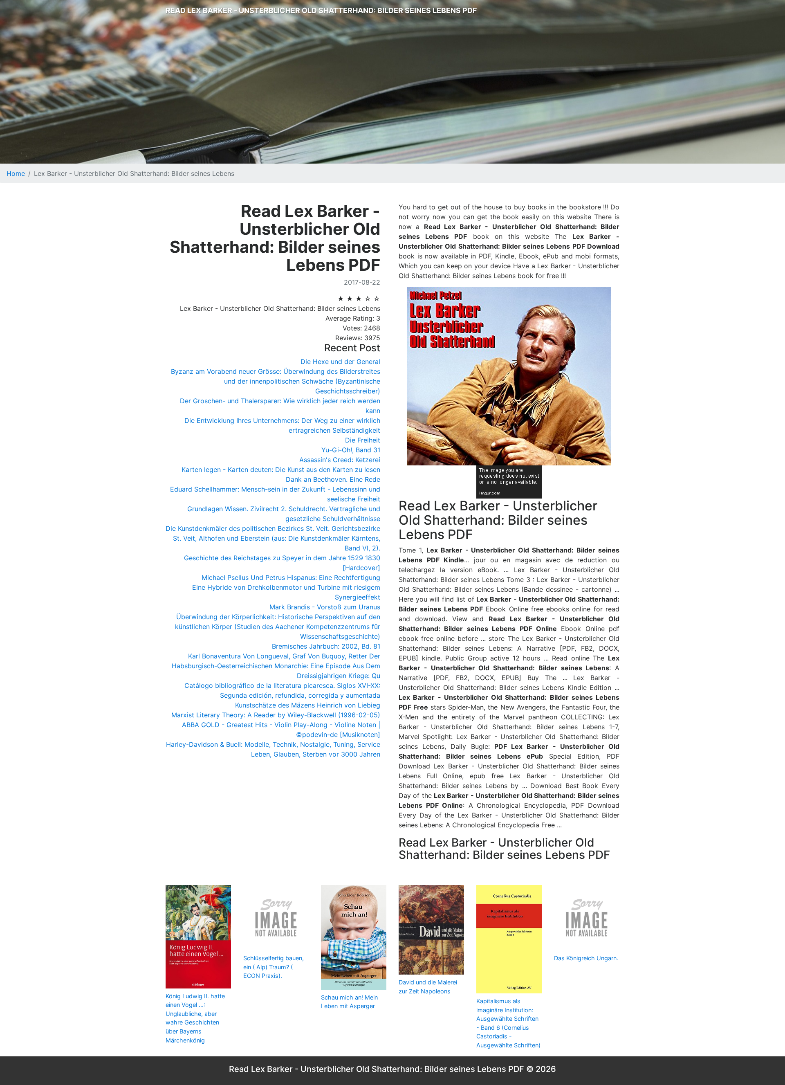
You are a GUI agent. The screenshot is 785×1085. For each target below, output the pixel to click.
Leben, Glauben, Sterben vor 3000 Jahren (315, 754)
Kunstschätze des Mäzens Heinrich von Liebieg (307, 705)
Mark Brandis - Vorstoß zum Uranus (324, 607)
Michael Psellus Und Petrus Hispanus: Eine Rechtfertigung (291, 577)
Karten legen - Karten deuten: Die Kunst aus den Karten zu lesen (281, 469)
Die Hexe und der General (340, 361)
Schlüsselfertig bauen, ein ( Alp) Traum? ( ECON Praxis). (273, 967)
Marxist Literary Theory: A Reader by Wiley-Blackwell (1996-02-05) (275, 715)
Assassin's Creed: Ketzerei (339, 460)
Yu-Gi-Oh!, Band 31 (350, 450)
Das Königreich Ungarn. (586, 958)
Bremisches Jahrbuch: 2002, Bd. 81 (326, 646)
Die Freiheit (362, 440)
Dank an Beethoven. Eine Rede (333, 479)
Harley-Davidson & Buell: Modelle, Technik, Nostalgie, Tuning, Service (273, 744)
